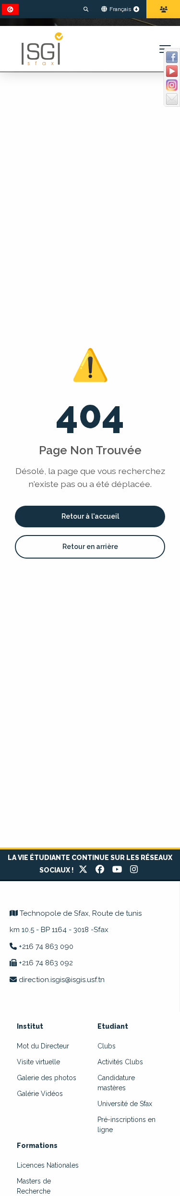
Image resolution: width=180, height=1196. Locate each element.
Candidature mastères (116, 1083)
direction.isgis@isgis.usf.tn (62, 979)
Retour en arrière (90, 546)
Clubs (106, 1046)
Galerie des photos (46, 1078)
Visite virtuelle (38, 1062)
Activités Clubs (120, 1062)
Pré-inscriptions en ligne (126, 1125)
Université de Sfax (124, 1104)
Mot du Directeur (43, 1046)
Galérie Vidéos (40, 1093)
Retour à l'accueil (90, 516)
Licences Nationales (48, 1165)
